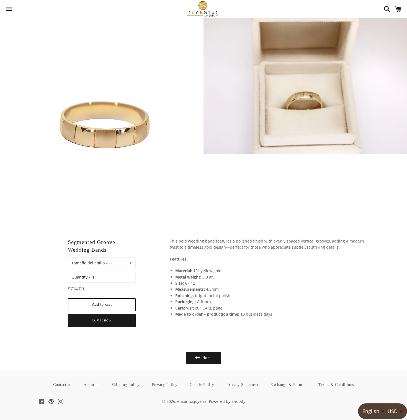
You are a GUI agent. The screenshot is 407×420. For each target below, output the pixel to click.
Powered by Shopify (227, 401)
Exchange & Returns (288, 385)
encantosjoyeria (192, 401)
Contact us (62, 385)
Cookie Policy (202, 385)
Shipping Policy (126, 385)
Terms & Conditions (336, 385)
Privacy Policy (164, 385)
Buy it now (102, 320)
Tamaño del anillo (88, 263)
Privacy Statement (242, 385)
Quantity (79, 277)
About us (91, 385)
